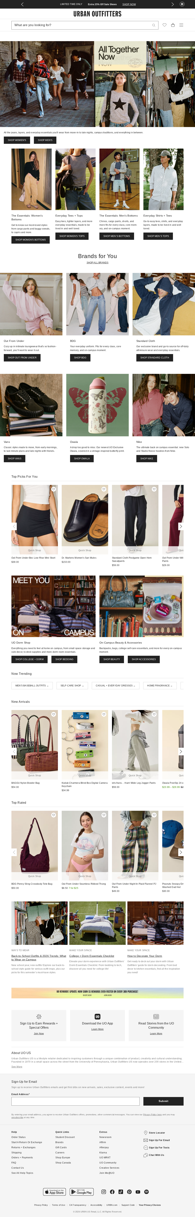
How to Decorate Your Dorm (144, 955)
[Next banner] (173, 4)
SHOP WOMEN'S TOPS (72, 236)
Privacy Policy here (152, 1114)
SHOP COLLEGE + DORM (29, 659)
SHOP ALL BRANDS (98, 262)
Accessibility (96, 1205)
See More (16, 1066)
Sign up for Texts (159, 1147)
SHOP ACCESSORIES (144, 659)
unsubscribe (17, 1117)
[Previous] (14, 526)
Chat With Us (156, 1155)
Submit (163, 1101)
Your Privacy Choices (150, 1205)
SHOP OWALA (82, 458)
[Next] (180, 526)
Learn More (97, 1029)
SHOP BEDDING (64, 659)
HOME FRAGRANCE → (160, 685)
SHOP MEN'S (45, 140)
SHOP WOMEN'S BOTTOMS (30, 239)
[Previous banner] (22, 4)
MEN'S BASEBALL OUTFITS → (32, 685)
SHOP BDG (80, 357)
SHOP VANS (14, 458)
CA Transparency (77, 1205)
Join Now (39, 1033)
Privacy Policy (41, 1205)
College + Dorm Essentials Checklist (91, 955)
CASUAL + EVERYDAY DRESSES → (115, 685)
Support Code (128, 1205)
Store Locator (157, 1132)
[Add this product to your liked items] (53, 489)
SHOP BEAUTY (111, 659)
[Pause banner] (182, 4)
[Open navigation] (181, 25)
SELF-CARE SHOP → (72, 685)
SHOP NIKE (146, 458)
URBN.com (111, 1205)
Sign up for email (159, 1140)
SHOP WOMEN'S (17, 140)
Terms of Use (58, 1205)
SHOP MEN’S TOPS (158, 236)
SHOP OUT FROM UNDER (22, 357)
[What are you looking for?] (153, 25)
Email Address (20, 1094)
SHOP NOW (129, 4)
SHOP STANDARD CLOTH (154, 357)
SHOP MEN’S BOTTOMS (116, 236)
